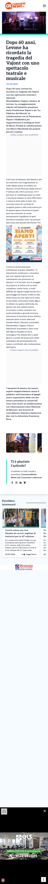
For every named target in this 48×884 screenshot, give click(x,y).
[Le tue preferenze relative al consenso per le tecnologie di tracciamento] (43, 879)
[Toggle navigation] (44, 6)
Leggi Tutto (31, 554)
